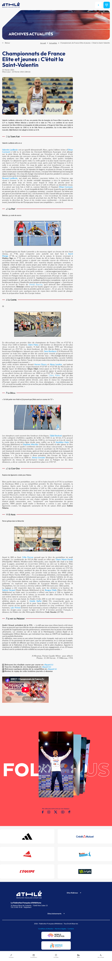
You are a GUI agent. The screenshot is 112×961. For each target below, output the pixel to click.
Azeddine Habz (62, 442)
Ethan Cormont (65, 187)
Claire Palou (33, 344)
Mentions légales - (61, 929)
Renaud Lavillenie (10, 178)
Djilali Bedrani (56, 435)
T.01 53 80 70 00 (16, 907)
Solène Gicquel (8, 590)
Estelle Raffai (35, 601)
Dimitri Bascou (35, 284)
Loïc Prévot (15, 607)
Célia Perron (27, 557)
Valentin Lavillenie (10, 149)
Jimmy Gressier (38, 457)
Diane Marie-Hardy (64, 559)
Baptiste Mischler (30, 444)
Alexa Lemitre (56, 364)
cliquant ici (48, 664)
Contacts (71, 929)
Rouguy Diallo (51, 590)
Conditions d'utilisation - (46, 929)
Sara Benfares (50, 351)
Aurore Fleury (40, 364)
